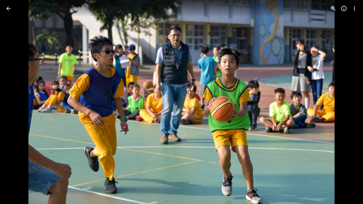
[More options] (354, 8)
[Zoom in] (333, 8)
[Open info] (344, 8)
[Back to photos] (8, 8)
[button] (14, 102)
